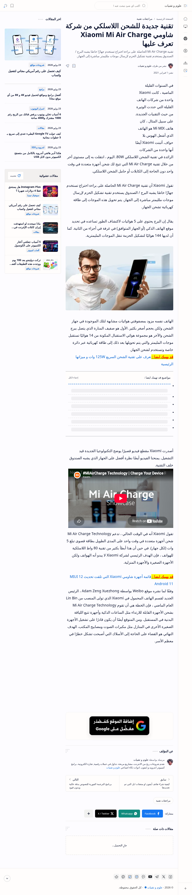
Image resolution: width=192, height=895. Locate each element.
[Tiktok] (130, 877)
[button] (185, 5)
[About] (185, 63)
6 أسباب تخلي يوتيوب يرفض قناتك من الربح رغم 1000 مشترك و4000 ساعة (34, 116)
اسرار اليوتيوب (37, 108)
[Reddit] (116, 877)
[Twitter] (163, 877)
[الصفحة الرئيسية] (185, 19)
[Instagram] (137, 877)
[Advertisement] (100, 115)
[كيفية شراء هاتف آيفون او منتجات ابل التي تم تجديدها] (146, 783)
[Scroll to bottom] (7, 878)
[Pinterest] (123, 877)
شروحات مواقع (37, 65)
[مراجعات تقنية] (163, 800)
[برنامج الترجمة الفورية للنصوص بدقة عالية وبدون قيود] (92, 783)
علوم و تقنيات (173, 6)
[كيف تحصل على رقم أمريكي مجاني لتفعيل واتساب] (33, 44)
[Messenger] (143, 877)
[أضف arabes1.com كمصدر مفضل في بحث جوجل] (119, 725)
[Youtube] (150, 877)
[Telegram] (157, 877)
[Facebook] (170, 877)
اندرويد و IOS (38, 147)
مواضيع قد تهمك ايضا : (157, 377)
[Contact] (185, 70)
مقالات (41, 128)
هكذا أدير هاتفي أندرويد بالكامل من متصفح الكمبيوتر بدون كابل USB (37, 155)
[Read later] (74, 66)
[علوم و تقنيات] (152, 66)
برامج (41, 89)
